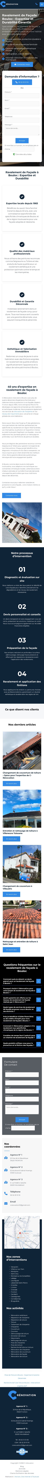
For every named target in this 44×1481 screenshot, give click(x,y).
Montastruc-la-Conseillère (20, 1276)
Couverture (15, 1329)
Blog (22, 1466)
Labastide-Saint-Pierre (19, 1283)
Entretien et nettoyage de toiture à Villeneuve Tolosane (20, 832)
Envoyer (22, 141)
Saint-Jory (14, 1274)
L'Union (14, 1287)
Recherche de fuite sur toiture (22, 1347)
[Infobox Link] (16, 1159)
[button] (36, 4)
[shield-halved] (14, 154)
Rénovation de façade (19, 1354)
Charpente (15, 1327)
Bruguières (15, 1301)
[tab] (22, 981)
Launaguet (15, 1281)
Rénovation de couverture (20, 1352)
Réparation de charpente (20, 1318)
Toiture (13, 1322)
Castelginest (15, 1297)
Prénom (8, 92)
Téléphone (8, 117)
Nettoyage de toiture (19, 1340)
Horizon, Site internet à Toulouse (27, 1477)
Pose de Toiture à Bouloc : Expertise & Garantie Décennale (22, 1375)
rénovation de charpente (23, 412)
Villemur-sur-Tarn (17, 1269)
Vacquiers (14, 1267)
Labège (13, 1278)
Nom (7, 100)
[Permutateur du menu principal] (42, 4)
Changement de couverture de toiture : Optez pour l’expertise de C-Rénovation (22, 775)
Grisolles (14, 1285)
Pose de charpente (18, 1343)
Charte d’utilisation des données (22, 1473)
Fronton (14, 1292)
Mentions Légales (22, 1471)
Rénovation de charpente (20, 1350)
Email (7, 108)
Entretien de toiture (18, 1336)
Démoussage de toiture (20, 1334)
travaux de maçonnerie (10, 414)
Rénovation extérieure (19, 1315)
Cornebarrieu (16, 1299)
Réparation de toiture (19, 1320)
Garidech (14, 1294)
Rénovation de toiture (19, 1356)
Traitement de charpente (20, 1324)
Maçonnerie (15, 1338)
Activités (22, 1469)
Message (8, 125)
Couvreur (14, 1331)
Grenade (14, 1290)
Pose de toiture (16, 1345)
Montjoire (14, 1271)
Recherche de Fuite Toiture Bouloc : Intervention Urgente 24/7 (22, 1383)
